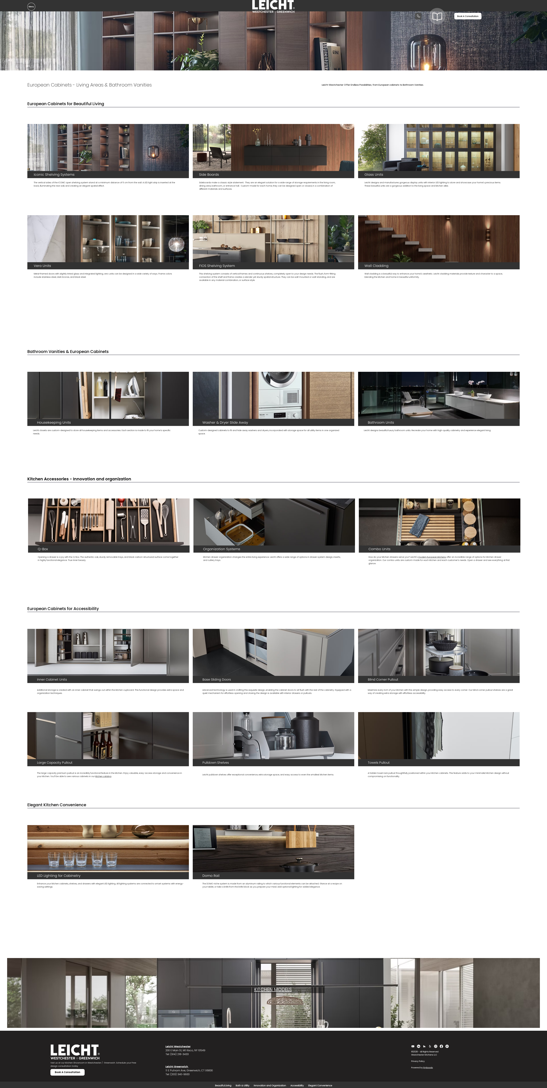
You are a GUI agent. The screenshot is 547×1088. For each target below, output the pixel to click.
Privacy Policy (418, 1061)
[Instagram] (435, 1046)
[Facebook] (441, 1046)
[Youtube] (413, 1046)
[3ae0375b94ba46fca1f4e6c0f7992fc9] (430, 1046)
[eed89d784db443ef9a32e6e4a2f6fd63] (424, 1046)
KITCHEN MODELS (273, 989)
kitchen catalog (103, 776)
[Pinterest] (447, 1046)
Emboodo (428, 1067)
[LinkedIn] (418, 1046)
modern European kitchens (432, 557)
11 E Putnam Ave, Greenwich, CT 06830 (189, 1070)
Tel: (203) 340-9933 (177, 1074)
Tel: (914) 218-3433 (177, 1054)
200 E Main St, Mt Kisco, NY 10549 (185, 1050)
